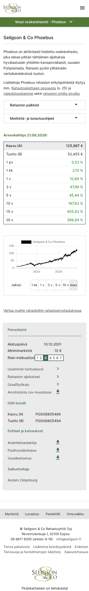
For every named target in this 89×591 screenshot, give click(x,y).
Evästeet (81, 547)
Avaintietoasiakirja (22, 443)
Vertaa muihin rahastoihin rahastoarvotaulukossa (42, 310)
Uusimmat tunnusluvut (26, 369)
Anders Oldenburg (22, 480)
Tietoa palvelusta (16, 547)
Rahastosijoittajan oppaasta (33, 88)
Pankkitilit (53, 514)
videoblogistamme (18, 93)
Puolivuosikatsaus (22, 450)
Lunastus (32, 514)
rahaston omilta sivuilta (61, 93)
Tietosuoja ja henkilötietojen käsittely (32, 552)
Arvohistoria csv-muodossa (29, 392)
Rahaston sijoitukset (24, 377)
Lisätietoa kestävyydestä (52, 547)
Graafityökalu (18, 384)
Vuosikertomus (19, 458)
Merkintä (12, 514)
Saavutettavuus (76, 552)
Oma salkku (75, 514)
